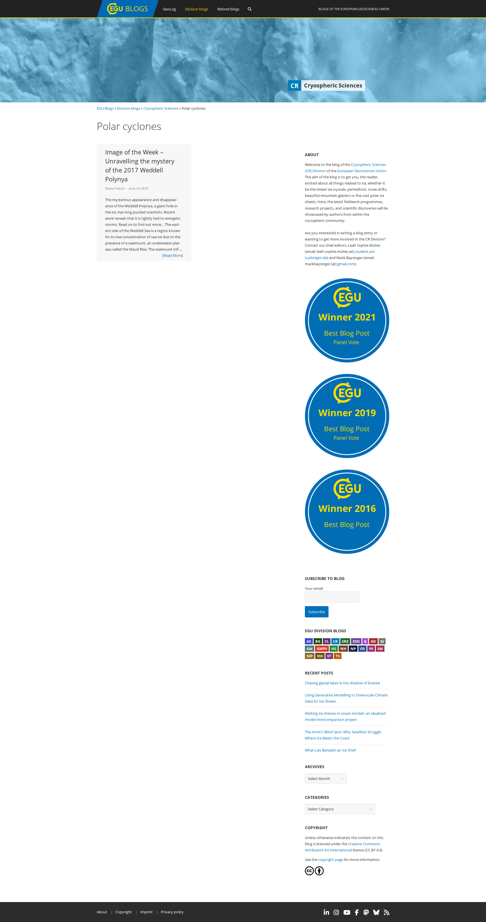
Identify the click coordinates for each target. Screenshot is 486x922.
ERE (345, 641)
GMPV (322, 648)
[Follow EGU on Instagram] (336, 912)
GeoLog (169, 9)
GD (373, 641)
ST (329, 655)
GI (382, 641)
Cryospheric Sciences (160, 108)
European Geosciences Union (365, 9)
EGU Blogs (105, 108)
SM (380, 648)
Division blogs (196, 9)
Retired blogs (228, 9)
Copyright (123, 911)
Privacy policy (172, 911)
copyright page (330, 859)
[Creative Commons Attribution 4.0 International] (309, 873)
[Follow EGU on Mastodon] (366, 912)
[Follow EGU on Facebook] (357, 912)
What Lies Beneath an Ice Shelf (330, 750)
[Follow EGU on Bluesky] (376, 912)
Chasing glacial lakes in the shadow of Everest (342, 682)
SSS (320, 655)
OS (362, 648)
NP (353, 648)
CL (327, 641)
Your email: (314, 588)
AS (309, 641)
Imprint (146, 911)
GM (309, 648)
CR (335, 641)
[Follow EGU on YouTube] (346, 912)
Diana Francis (115, 188)
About (102, 911)
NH (343, 648)
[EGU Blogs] (128, 16)
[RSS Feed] (386, 912)
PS (371, 648)
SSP (310, 655)
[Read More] (172, 255)
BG (317, 641)
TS (338, 655)
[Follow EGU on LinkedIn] (326, 912)
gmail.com (346, 263)
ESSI (356, 641)
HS (333, 648)
